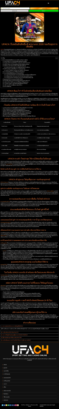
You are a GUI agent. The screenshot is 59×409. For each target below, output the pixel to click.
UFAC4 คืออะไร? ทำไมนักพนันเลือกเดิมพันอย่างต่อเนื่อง (15, 61)
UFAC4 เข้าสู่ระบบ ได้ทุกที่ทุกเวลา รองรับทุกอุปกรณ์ (14, 68)
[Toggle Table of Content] (56, 58)
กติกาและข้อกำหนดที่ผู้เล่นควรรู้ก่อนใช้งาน (13, 85)
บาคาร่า (4, 250)
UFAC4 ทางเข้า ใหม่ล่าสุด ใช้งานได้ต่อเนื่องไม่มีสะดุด (15, 65)
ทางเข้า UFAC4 (9, 164)
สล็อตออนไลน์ (3, 235)
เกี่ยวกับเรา (23, 404)
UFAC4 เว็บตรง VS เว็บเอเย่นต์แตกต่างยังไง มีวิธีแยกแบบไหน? (16, 64)
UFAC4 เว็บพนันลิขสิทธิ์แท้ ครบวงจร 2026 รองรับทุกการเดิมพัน (15, 59)
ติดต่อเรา (28, 404)
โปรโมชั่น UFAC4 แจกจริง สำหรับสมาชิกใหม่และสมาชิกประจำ (17, 80)
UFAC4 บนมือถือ (50, 191)
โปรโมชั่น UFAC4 (4, 275)
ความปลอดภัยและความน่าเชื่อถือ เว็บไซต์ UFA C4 (14, 71)
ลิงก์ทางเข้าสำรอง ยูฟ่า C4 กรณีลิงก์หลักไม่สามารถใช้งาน (18, 67)
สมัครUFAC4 (3, 285)
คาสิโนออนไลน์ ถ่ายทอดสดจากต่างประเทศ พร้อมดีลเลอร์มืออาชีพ (19, 77)
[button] (48, 3)
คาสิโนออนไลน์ (4, 243)
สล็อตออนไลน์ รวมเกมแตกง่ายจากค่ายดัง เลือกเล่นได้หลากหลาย (19, 76)
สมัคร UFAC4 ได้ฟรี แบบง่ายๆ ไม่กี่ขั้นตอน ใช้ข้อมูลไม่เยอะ (17, 82)
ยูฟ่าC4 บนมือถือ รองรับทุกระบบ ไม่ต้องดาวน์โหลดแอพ (17, 70)
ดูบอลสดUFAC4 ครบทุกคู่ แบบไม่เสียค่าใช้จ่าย (13, 79)
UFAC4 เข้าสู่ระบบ (4, 182)
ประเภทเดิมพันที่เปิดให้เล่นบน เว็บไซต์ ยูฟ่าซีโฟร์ (14, 73)
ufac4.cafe (49, 404)
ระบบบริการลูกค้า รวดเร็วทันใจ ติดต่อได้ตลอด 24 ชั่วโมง (16, 83)
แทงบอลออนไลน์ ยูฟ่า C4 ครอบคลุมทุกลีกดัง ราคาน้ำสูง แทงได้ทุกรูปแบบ (21, 74)
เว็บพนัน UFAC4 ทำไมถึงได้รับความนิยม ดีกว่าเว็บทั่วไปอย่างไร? (17, 62)
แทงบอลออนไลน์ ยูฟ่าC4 (6, 222)
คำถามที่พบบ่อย (8, 86)
